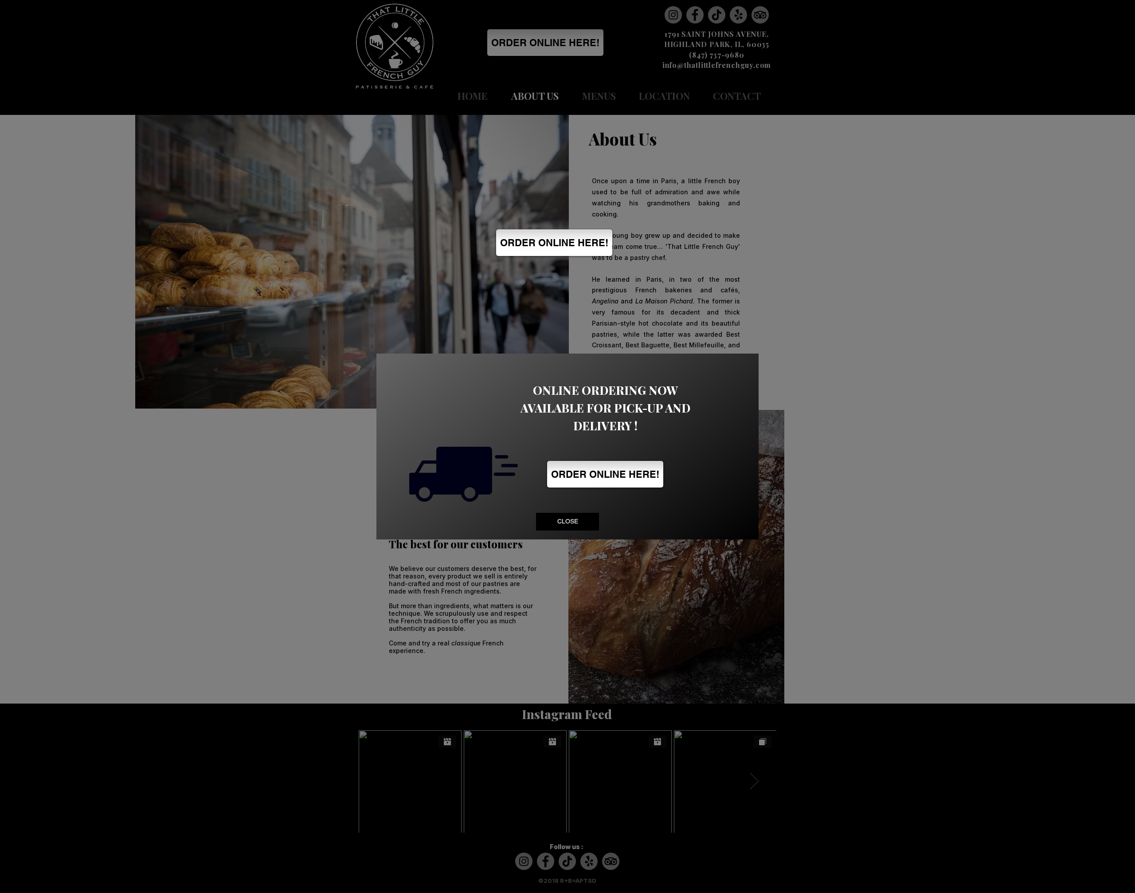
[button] (567, 522)
